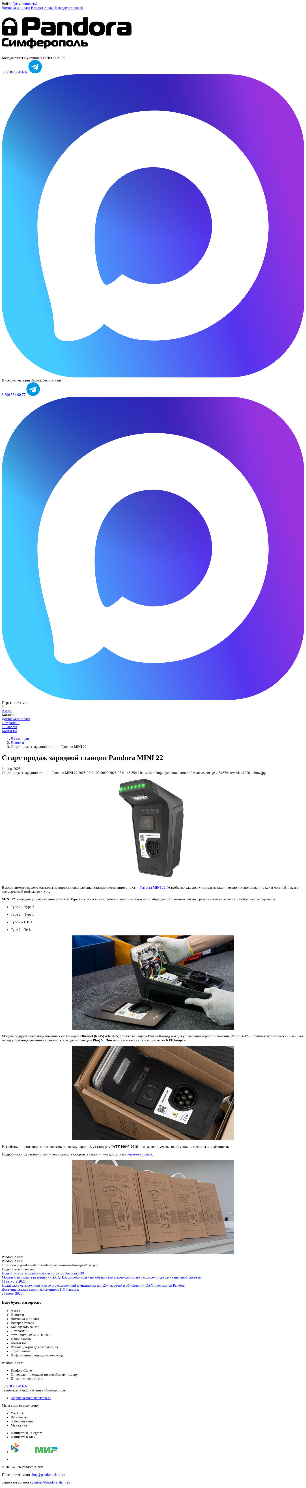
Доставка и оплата (16, 8)
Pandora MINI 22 (152, 887)
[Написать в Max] (153, 376)
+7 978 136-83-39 (15, 72)
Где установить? (25, 4)
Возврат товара (42, 8)
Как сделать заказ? (69, 8)
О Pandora (9, 727)
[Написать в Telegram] (35, 72)
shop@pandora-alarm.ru (48, 1475)
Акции (7, 711)
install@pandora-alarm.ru (52, 1482)
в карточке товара (138, 1154)
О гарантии (10, 723)
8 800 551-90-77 (14, 395)
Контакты (9, 731)
